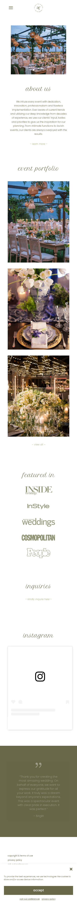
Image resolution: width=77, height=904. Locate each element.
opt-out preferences (30, 898)
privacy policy (48, 898)
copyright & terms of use (20, 855)
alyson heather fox (22, 723)
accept (38, 890)
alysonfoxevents (49, 723)
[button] (71, 869)
